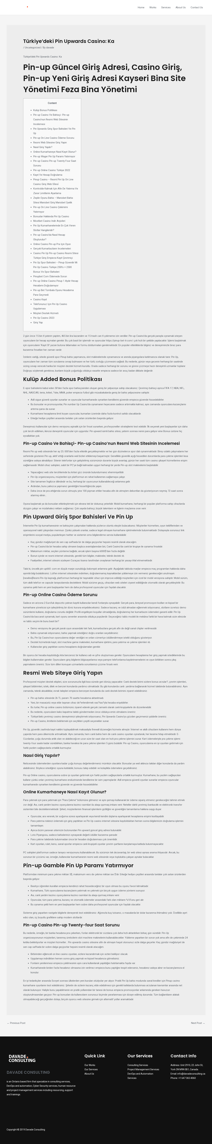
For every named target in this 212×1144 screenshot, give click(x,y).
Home (141, 7)
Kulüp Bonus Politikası (45, 110)
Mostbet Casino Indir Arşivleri (49, 220)
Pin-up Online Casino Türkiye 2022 (51, 170)
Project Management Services (143, 1069)
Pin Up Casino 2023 (43, 317)
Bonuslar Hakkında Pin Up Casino (51, 216)
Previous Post (16, 1023)
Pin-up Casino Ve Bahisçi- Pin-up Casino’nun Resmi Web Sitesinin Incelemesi (51, 119)
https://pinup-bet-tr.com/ (119, 340)
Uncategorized (33, 47)
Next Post (198, 1023)
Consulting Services (138, 1065)
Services (166, 7)
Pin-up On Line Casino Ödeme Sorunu (53, 137)
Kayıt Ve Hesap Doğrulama (47, 174)
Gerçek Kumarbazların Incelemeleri (52, 248)
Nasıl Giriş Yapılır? (42, 147)
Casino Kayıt (40, 299)
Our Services (91, 1069)
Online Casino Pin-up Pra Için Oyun (52, 244)
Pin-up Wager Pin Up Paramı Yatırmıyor (54, 156)
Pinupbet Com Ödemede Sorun (50, 276)
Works (152, 7)
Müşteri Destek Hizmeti (45, 313)
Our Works (89, 1065)
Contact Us (197, 7)
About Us (181, 7)
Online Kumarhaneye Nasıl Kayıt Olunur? (54, 151)
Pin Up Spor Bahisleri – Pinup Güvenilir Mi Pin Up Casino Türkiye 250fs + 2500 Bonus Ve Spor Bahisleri (55, 267)
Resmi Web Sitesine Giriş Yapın (50, 142)
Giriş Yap (38, 322)
